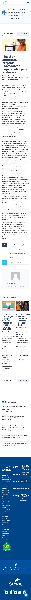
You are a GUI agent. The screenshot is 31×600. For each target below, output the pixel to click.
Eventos (10, 77)
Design (22, 76)
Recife (3, 79)
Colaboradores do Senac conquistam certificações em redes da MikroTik (23, 319)
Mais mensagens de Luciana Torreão (14, 286)
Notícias (26, 77)
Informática (15, 77)
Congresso (17, 76)
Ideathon (16, 245)
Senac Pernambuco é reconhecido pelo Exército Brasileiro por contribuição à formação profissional (15, 408)
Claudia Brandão (22, 327)
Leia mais (7, 368)
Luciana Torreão (8, 76)
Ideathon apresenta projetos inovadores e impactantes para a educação (14, 64)
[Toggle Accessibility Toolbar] (4, 12)
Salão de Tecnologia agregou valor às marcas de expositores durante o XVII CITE (7, 321)
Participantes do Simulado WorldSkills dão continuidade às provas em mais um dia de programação (13, 427)
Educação (4, 77)
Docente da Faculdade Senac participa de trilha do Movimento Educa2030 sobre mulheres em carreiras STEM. (14, 417)
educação (11, 245)
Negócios (21, 77)
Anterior (9, 34)
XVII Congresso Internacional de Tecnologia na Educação (17, 253)
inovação (21, 245)
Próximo (22, 34)
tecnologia (11, 249)
